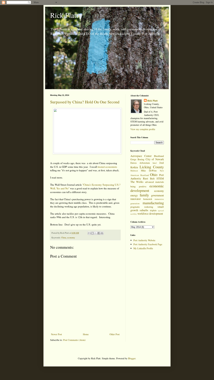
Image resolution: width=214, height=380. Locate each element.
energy (134, 195)
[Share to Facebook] (98, 233)
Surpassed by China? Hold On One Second (84, 102)
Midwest (134, 170)
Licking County (152, 166)
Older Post (115, 334)
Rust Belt (149, 178)
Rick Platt (64, 15)
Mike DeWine (149, 170)
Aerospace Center (141, 156)
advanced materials (154, 181)
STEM (160, 178)
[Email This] (89, 233)
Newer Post (56, 334)
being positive (138, 186)
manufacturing (153, 202)
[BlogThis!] (92, 233)
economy (71, 237)
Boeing (141, 159)
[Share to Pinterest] (102, 233)
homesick (147, 199)
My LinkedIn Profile (143, 248)
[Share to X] (95, 233)
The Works (136, 182)
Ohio (153, 174)
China (63, 237)
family (144, 194)
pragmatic (135, 206)
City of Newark (155, 159)
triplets (153, 210)
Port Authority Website (144, 240)
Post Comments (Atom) (74, 340)
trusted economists (107, 166)
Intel (155, 163)
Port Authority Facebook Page (147, 244)
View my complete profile (142, 129)
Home (86, 334)
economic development (147, 188)
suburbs (144, 210)
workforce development (150, 213)
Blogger (131, 358)
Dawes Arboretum (140, 162)
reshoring (148, 206)
